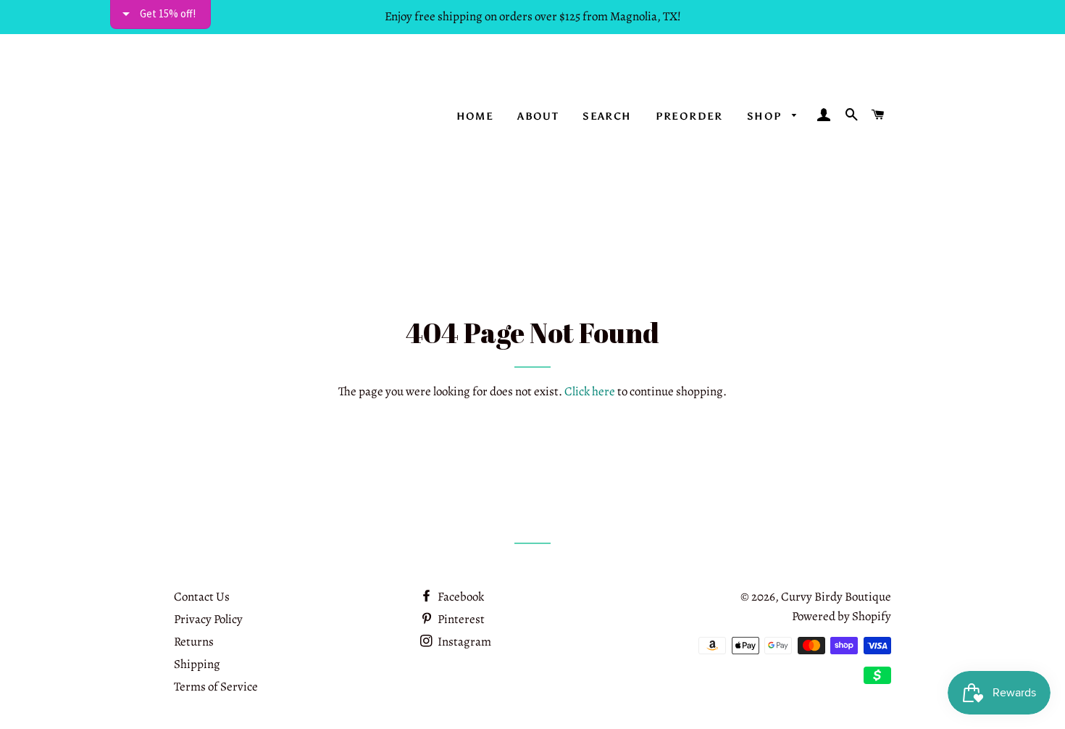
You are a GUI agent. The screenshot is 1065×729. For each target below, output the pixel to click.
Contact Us (202, 596)
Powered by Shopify (841, 616)
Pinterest (460, 619)
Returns (194, 641)
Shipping (197, 664)
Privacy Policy (208, 619)
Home (475, 116)
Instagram (463, 641)
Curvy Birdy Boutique (836, 596)
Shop (766, 116)
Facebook (459, 596)
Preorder (689, 116)
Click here (589, 391)
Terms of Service (216, 686)
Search (606, 116)
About (538, 116)
